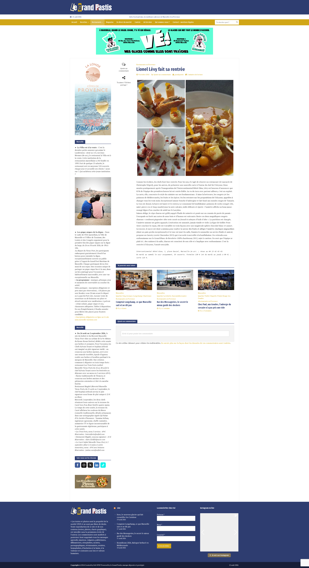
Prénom (161, 514)
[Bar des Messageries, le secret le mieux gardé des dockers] (175, 279)
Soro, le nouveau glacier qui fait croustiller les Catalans (130, 515)
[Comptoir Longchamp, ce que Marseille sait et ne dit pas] (134, 279)
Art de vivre (148, 22)
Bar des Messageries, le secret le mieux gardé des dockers (172, 304)
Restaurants (96, 22)
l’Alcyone (219, 197)
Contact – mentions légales (183, 22)
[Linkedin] (96, 465)
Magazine (109, 22)
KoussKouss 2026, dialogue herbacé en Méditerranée (133, 544)
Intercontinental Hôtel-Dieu (190, 188)
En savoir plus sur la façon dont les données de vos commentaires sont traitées (195, 343)
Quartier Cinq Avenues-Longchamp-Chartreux (133, 296)
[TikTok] (103, 465)
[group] (219, 532)
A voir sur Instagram (220, 555)
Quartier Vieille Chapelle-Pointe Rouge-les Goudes (214, 297)
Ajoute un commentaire (124, 69)
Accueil (74, 22)
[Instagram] (84, 465)
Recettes (83, 22)
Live (118, 508)
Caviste (137, 22)
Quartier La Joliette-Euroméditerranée (171, 296)
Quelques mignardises (224, 229)
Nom (159, 524)
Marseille (119, 293)
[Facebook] (77, 465)
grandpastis (179, 74)
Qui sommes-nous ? (162, 22)
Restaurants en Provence (145, 64)
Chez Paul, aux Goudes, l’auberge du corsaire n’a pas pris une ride (214, 306)
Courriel (161, 535)
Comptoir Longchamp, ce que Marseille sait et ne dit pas (133, 304)
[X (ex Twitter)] (90, 465)
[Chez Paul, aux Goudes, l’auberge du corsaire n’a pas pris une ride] (216, 279)
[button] (219, 549)
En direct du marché (124, 22)
